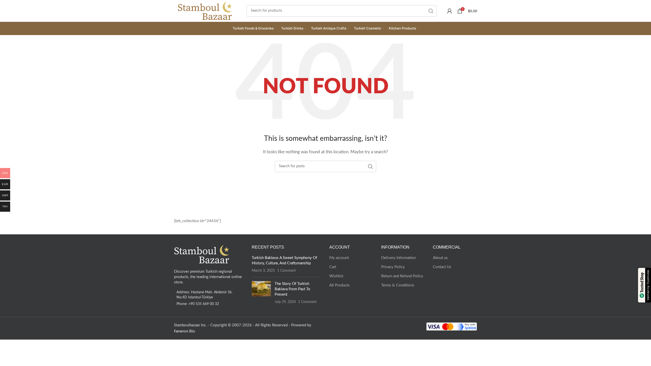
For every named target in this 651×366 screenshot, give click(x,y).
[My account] (450, 11)
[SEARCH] (431, 11)
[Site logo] (205, 10)
